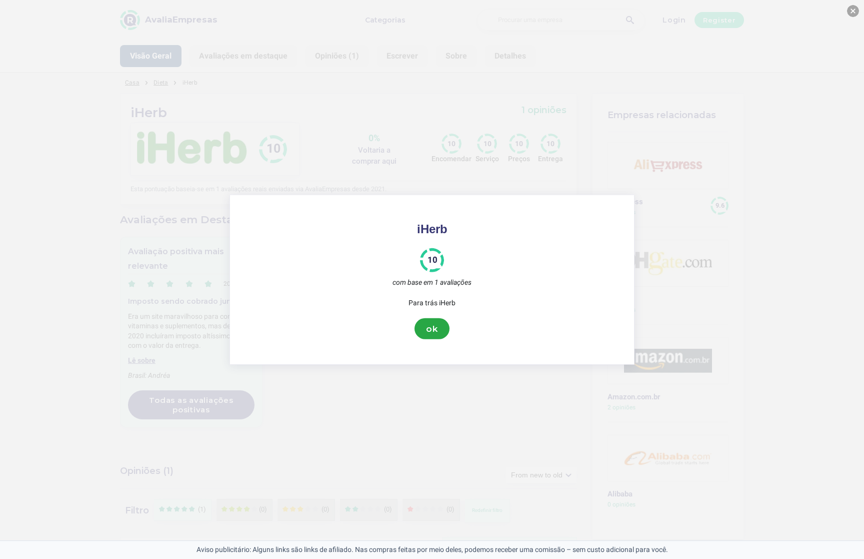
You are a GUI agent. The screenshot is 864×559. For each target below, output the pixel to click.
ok (432, 328)
